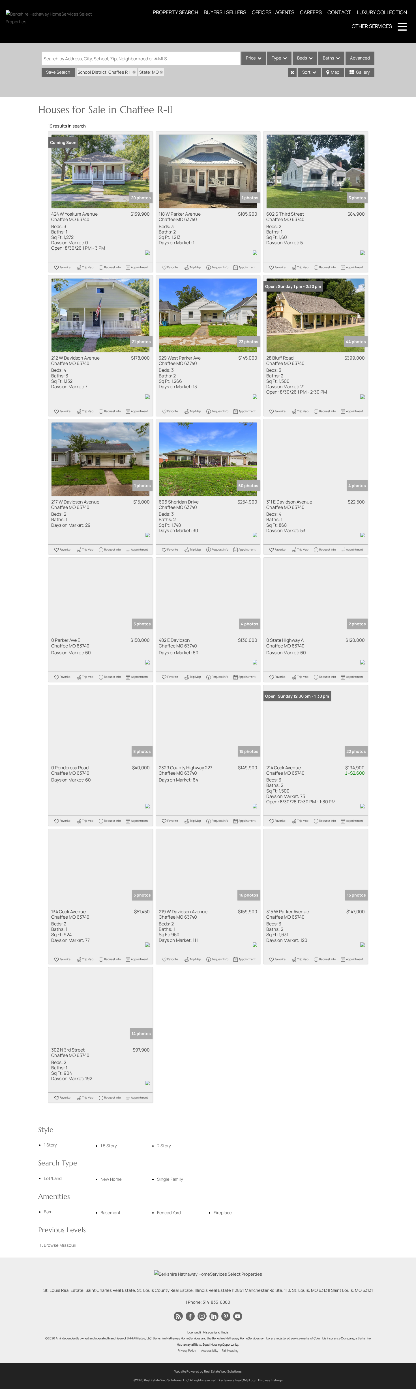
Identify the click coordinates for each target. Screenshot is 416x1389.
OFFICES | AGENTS (273, 12)
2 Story (164, 1146)
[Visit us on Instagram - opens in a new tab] (202, 1316)
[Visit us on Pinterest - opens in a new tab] (225, 1316)
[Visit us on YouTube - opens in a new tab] (237, 1316)
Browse (60, 1245)
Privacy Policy (187, 1350)
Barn (48, 1212)
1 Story (50, 1145)
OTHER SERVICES (372, 26)
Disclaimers (226, 1380)
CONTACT (339, 12)
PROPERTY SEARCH (175, 12)
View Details (100, 171)
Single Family (170, 1179)
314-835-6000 (216, 1302)
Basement (110, 1213)
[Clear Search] (292, 72)
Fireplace (223, 1213)
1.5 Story (108, 1146)
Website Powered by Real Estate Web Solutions (208, 1371)
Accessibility (209, 1350)
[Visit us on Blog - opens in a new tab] (178, 1316)
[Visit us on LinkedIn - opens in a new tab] (213, 1316)
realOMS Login (247, 1380)
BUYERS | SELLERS (225, 12)
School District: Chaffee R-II (105, 72)
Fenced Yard (169, 1213)
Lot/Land (53, 1178)
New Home (111, 1179)
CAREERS (311, 12)
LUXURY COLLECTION (382, 12)
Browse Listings (271, 1380)
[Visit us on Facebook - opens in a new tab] (190, 1316)
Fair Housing (230, 1350)
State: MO (149, 72)
